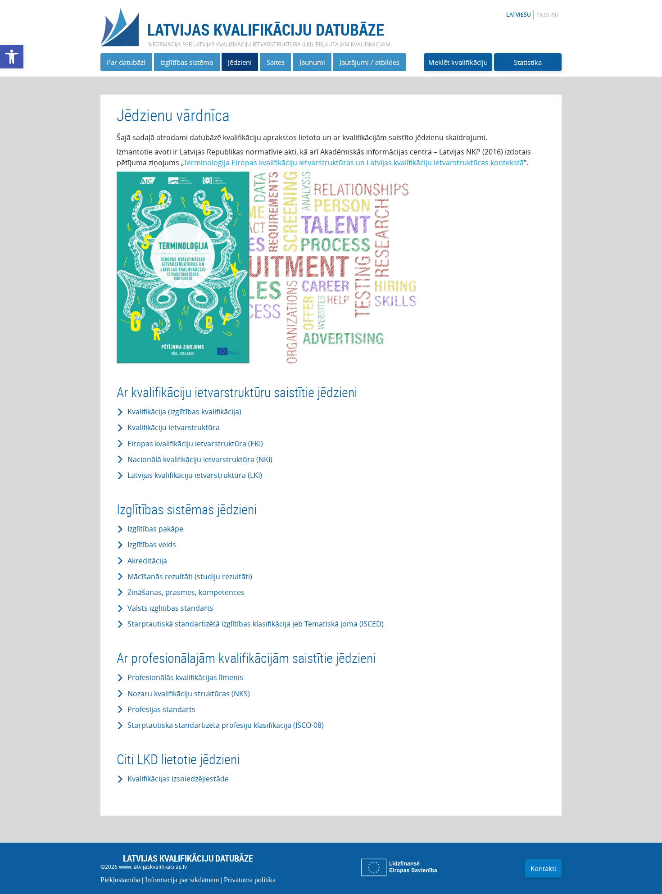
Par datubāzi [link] (126, 62)
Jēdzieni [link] (240, 62)
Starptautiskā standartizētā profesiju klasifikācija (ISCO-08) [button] (225, 725)
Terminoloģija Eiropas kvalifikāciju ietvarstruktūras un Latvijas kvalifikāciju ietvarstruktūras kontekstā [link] (353, 163)
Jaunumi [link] (312, 62)
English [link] (547, 14)
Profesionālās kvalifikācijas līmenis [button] (185, 677)
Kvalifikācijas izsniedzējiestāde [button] (178, 779)
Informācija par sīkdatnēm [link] (182, 880)
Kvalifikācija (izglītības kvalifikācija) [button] (184, 412)
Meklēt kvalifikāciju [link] (458, 62)
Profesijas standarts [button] (161, 709)
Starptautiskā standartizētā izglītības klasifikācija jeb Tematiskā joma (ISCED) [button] (255, 624)
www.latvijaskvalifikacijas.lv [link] (153, 866)
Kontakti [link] (543, 868)
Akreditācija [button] (147, 561)
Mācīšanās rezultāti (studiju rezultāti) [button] (189, 576)
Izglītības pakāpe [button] (155, 529)
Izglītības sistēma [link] (186, 62)
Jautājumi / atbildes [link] (369, 62)
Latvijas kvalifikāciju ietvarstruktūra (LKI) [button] (194, 475)
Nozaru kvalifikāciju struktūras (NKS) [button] (188, 694)
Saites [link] (276, 62)
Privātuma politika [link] (250, 880)
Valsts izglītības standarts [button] (170, 608)
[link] (11, 56)
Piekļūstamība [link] (120, 880)
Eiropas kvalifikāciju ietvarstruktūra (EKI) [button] (195, 444)
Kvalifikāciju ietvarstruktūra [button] (173, 427)
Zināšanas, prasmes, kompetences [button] (186, 592)
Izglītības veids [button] (151, 544)
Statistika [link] (528, 62)
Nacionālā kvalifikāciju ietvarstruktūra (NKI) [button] (199, 459)
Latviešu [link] (518, 14)
